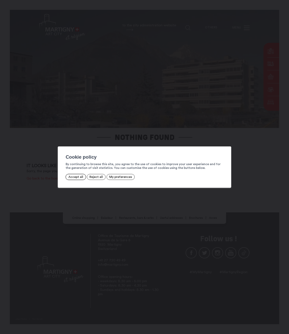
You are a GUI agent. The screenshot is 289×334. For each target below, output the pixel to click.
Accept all (75, 177)
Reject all (96, 177)
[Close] (227, 142)
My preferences (120, 177)
